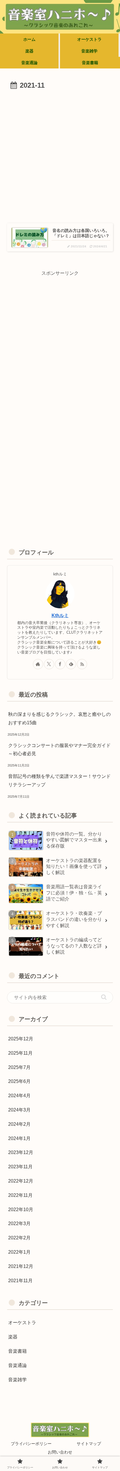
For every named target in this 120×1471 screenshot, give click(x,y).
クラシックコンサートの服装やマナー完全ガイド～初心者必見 (59, 749)
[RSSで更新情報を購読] (82, 664)
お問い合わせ (60, 1452)
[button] (104, 997)
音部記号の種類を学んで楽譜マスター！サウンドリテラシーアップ (59, 780)
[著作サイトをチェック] (38, 664)
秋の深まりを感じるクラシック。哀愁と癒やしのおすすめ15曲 (59, 718)
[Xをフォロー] (49, 664)
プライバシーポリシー (31, 1443)
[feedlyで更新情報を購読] (71, 664)
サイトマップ (89, 1443)
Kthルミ (60, 615)
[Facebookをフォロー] (60, 664)
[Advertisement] (60, 155)
